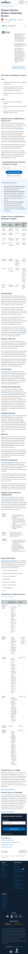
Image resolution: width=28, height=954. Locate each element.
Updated (6, 21)
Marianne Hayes (13, 19)
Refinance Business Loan (7, 844)
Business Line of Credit (6, 847)
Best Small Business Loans (7, 840)
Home (2, 855)
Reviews (12, 855)
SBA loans (3, 436)
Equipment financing (6, 415)
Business (7, 855)
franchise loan (5, 371)
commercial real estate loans (15, 392)
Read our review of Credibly (8, 789)
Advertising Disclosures (7, 833)
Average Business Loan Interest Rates (10, 842)
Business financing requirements (9, 560)
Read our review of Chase (7, 811)
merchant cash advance (8, 462)
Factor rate (23, 285)
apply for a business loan (11, 499)
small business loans (18, 128)
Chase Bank (4, 798)
